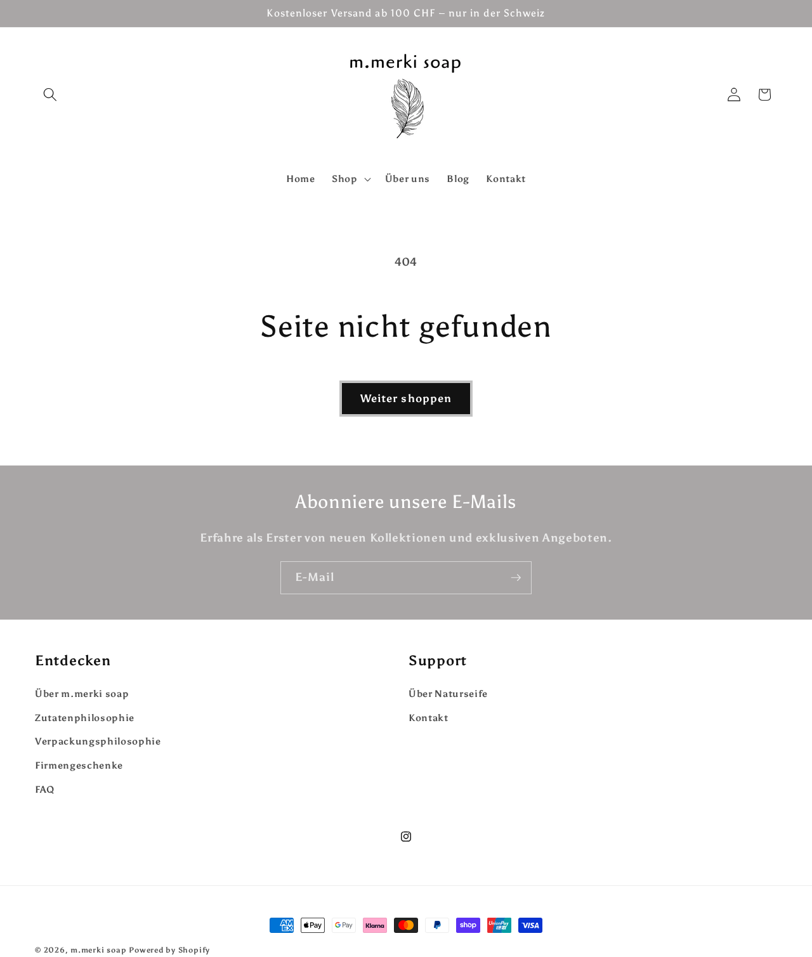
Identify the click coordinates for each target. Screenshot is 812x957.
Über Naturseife (448, 693)
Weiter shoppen (406, 398)
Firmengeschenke (79, 765)
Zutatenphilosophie (84, 718)
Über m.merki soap (82, 693)
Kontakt (429, 718)
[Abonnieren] (516, 577)
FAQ (45, 789)
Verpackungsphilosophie (98, 742)
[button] (50, 94)
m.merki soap (98, 950)
